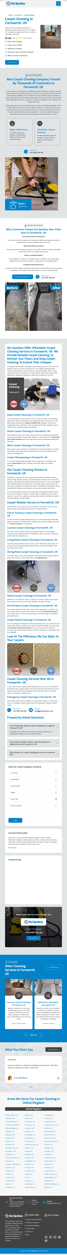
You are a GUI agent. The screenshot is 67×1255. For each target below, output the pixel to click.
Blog (27, 1234)
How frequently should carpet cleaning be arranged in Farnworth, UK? (32, 727)
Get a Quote (32, 938)
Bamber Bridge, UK (12, 1128)
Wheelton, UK (49, 1181)
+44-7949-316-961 (36, 152)
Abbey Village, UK (11, 1115)
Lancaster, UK (29, 1171)
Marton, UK (48, 1128)
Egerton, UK (29, 1115)
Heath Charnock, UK (31, 1144)
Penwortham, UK (50, 1138)
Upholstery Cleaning (18, 1023)
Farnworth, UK (30, 1121)
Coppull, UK (10, 1171)
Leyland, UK (29, 1181)
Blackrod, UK (10, 1138)
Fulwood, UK (29, 1128)
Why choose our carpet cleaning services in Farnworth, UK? (32, 753)
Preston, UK (49, 1144)
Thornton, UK (49, 1167)
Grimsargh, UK (30, 1138)
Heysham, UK (29, 1154)
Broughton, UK (11, 1151)
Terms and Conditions (32, 1225)
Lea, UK (27, 1177)
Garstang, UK (29, 1131)
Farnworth (18, 15)
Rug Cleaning (48, 1021)
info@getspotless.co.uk (43, 711)
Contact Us (29, 1231)
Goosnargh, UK (30, 1135)
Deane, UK (9, 1184)
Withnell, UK (49, 1187)
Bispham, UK (10, 1131)
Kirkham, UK (29, 1167)
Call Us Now (11, 62)
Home (10, 15)
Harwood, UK (29, 1141)
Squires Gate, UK (50, 1161)
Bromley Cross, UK (12, 1148)
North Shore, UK (50, 1135)
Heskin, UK (28, 1151)
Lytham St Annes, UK (51, 1125)
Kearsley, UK (29, 1164)
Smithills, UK (49, 1154)
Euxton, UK (29, 1118)
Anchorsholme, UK (12, 1121)
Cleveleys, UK (10, 1167)
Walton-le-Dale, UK (51, 1174)
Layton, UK (28, 1174)
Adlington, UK (10, 1118)
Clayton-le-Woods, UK (13, 1164)
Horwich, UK (29, 1158)
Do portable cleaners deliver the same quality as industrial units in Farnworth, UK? (30, 743)
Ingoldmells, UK (30, 1161)
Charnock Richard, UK (13, 1158)
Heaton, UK (29, 1148)
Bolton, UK (9, 1141)
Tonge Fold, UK (50, 1171)
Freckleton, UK (30, 1125)
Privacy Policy (30, 1228)
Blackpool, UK (10, 1135)
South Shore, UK (50, 1158)
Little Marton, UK (30, 1187)
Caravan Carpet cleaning (33, 1219)
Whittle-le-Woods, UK (51, 1184)
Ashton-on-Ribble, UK (13, 1125)
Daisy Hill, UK (10, 1181)
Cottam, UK (9, 1174)
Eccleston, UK (10, 1187)
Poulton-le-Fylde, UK (51, 1141)
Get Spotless (33, 1251)
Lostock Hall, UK (50, 1121)
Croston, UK (10, 1177)
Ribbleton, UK (49, 1148)
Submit (15, 820)
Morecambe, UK (50, 1131)
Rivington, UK (49, 1151)
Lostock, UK (49, 1118)
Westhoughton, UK (51, 1177)
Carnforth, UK (10, 1154)
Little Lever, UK (30, 1184)
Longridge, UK (49, 1115)
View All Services (54, 967)
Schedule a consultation (22, 277)
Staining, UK (49, 1164)
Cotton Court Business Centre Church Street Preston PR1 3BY (17, 1204)
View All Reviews (53, 1049)
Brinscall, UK (10, 1144)
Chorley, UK (10, 1161)
